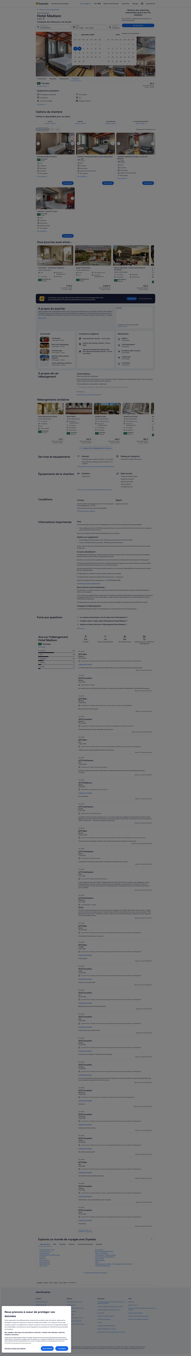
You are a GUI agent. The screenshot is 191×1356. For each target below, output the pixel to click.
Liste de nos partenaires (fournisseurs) (18, 1343)
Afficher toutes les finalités (15, 1348)
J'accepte (61, 1348)
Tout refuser (47, 1348)
